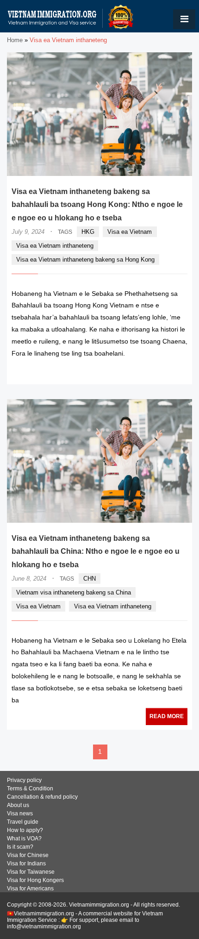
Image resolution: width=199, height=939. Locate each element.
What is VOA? (24, 838)
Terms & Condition (30, 788)
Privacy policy (24, 780)
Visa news (20, 813)
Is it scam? (20, 847)
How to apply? (25, 830)
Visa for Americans (30, 888)
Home (15, 40)
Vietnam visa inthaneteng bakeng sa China (73, 592)
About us (18, 805)
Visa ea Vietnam (129, 231)
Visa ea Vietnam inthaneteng (54, 245)
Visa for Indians (26, 863)
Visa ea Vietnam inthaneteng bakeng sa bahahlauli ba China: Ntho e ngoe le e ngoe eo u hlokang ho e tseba (96, 551)
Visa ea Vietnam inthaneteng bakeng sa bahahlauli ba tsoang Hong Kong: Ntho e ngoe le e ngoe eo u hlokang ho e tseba (97, 205)
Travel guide (22, 822)
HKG (87, 231)
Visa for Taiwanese (31, 872)
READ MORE (160, 371)
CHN (89, 578)
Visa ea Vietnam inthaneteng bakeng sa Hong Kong (85, 259)
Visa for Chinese (28, 855)
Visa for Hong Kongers (35, 880)
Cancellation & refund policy (42, 797)
